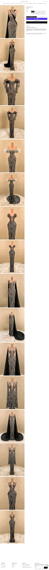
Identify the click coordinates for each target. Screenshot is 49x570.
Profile (13, 567)
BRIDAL (2, 564)
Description (27, 25)
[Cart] (47, 1)
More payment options (37, 20)
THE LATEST (3, 567)
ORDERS (13, 564)
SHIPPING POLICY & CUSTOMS (26, 567)
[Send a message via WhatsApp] (48, 566)
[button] (5, 3)
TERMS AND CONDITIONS (26, 564)
